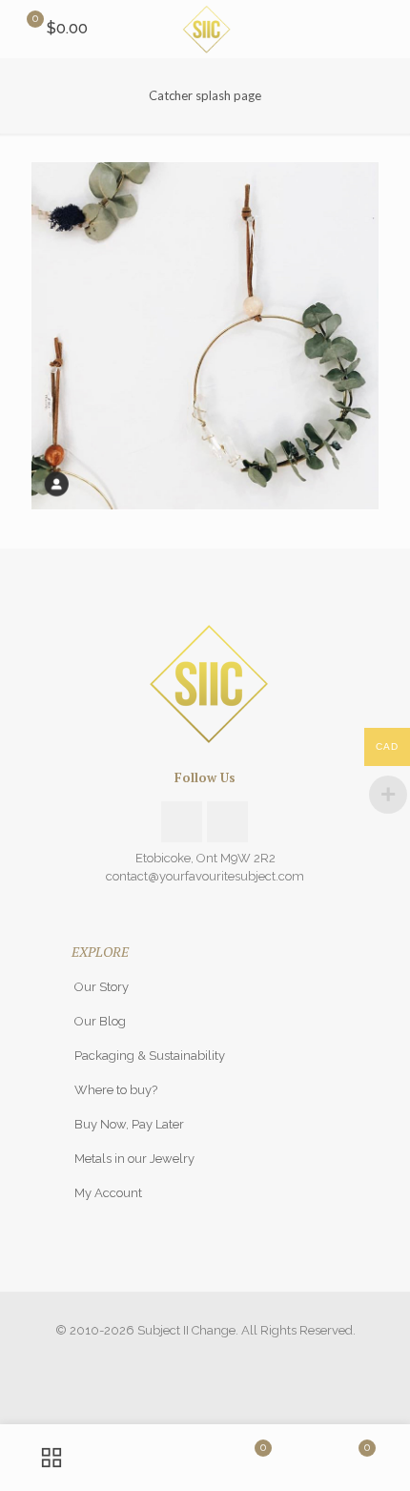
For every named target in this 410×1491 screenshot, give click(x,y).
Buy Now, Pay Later (129, 1124)
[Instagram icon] (205, 1357)
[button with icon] (181, 821)
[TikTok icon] (225, 1357)
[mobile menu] (384, 28)
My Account (108, 1193)
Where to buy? (115, 1090)
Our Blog (100, 1021)
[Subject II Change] (205, 28)
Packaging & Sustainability (149, 1055)
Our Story (101, 987)
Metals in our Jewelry (134, 1158)
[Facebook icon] (185, 1357)
